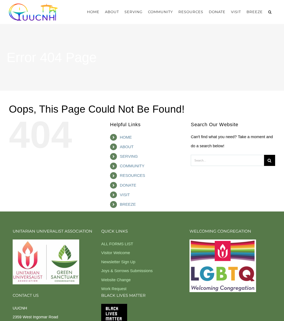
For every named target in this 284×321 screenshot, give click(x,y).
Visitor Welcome (115, 253)
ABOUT (127, 147)
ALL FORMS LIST (117, 244)
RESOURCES (132, 175)
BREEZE (128, 204)
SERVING (129, 156)
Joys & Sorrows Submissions (127, 271)
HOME (126, 137)
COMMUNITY (132, 166)
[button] (270, 12)
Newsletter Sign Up (118, 262)
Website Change (116, 280)
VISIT (125, 195)
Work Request (113, 289)
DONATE (128, 185)
